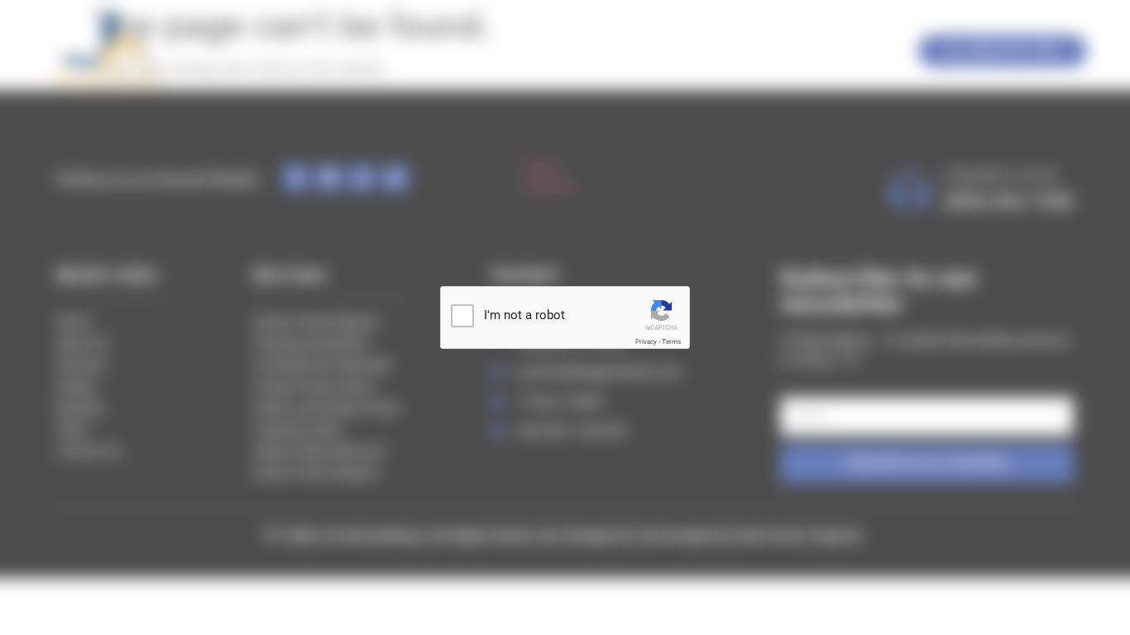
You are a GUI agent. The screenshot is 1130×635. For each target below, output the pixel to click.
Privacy (646, 342)
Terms (671, 342)
